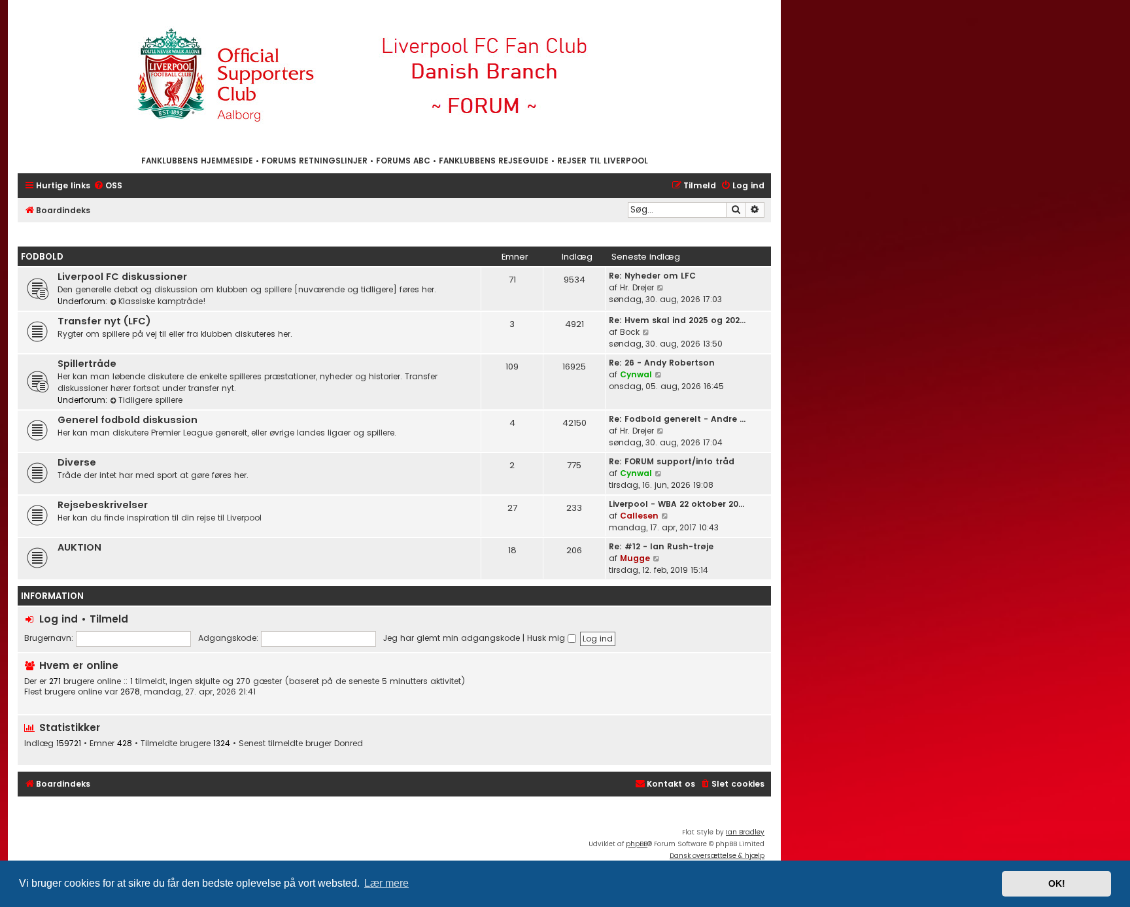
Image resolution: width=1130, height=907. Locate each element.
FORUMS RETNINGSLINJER (315, 160)
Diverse (77, 462)
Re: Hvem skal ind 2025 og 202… (677, 320)
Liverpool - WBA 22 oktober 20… (676, 503)
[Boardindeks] (394, 76)
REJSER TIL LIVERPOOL (602, 160)
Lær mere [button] (386, 883)
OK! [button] (1056, 883)
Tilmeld (109, 619)
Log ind (58, 619)
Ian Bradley (745, 832)
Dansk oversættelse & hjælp (717, 856)
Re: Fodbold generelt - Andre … (677, 418)
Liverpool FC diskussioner (122, 276)
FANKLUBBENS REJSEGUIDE (494, 160)
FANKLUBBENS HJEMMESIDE (197, 160)
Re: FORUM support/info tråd (671, 461)
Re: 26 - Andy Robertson (662, 362)
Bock (630, 331)
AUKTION (79, 547)
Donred (348, 743)
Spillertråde (87, 363)
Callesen (639, 515)
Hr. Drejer (637, 287)
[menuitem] (108, 186)
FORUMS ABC (403, 160)
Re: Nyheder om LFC (652, 275)
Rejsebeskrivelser (103, 504)
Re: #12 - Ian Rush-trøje (661, 546)
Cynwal (636, 374)
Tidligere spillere (150, 399)
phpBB (636, 844)
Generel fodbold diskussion (127, 419)
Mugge (635, 558)
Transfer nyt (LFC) (104, 321)
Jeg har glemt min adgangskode (451, 637)
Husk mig (547, 637)
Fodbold (42, 256)
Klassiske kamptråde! (162, 301)
